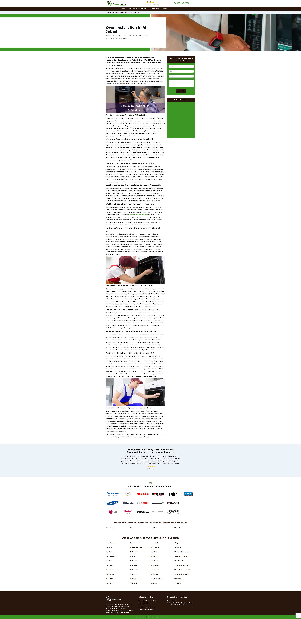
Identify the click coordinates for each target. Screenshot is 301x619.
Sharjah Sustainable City (183, 570)
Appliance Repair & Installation (138, 8)
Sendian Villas (179, 561)
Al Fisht (109, 552)
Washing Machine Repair (145, 609)
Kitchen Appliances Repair (146, 605)
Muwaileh (178, 547)
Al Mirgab (133, 579)
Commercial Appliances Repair (147, 601)
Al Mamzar (133, 561)
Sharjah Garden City (181, 565)
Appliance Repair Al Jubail (117, 12)
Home (123, 8)
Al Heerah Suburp (113, 570)
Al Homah (110, 574)
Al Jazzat (110, 579)
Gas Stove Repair (143, 603)
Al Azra (109, 547)
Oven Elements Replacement (147, 607)
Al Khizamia (133, 552)
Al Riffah (155, 556)
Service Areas (155, 8)
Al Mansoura (134, 570)
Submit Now (181, 91)
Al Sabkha (156, 561)
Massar (155, 583)
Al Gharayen (111, 556)
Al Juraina (133, 543)
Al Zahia (155, 574)
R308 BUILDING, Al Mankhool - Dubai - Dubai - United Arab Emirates (181, 603)
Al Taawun (156, 570)
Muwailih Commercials (182, 552)
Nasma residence (181, 556)
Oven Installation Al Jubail (132, 12)
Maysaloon (178, 543)
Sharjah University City (182, 574)
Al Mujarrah (133, 583)
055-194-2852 (183, 3)
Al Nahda (155, 543)
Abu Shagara (111, 543)
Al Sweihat (156, 565)
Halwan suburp (157, 579)
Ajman (132, 528)
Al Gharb (110, 561)
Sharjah (177, 528)
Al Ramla (155, 552)
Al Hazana (110, 565)
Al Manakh (133, 565)
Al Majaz (132, 556)
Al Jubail (110, 583)
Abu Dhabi (110, 528)
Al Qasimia (156, 547)
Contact (164, 8)
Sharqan (178, 579)
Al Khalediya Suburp (136, 547)
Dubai (154, 528)
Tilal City (178, 583)
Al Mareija (133, 574)
